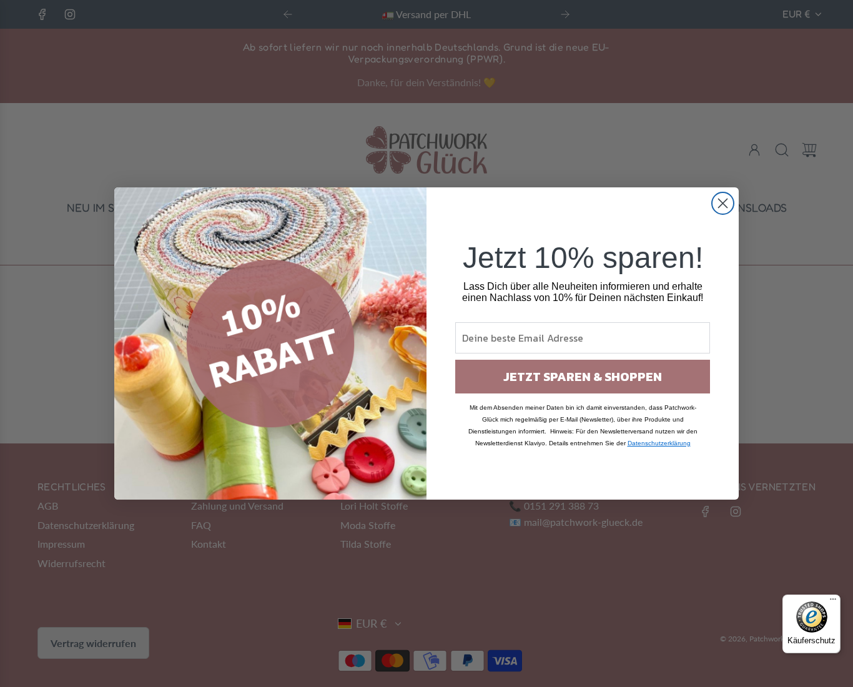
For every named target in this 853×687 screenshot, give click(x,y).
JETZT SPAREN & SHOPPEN (582, 376)
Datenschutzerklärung (659, 443)
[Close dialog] (723, 203)
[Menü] (833, 602)
